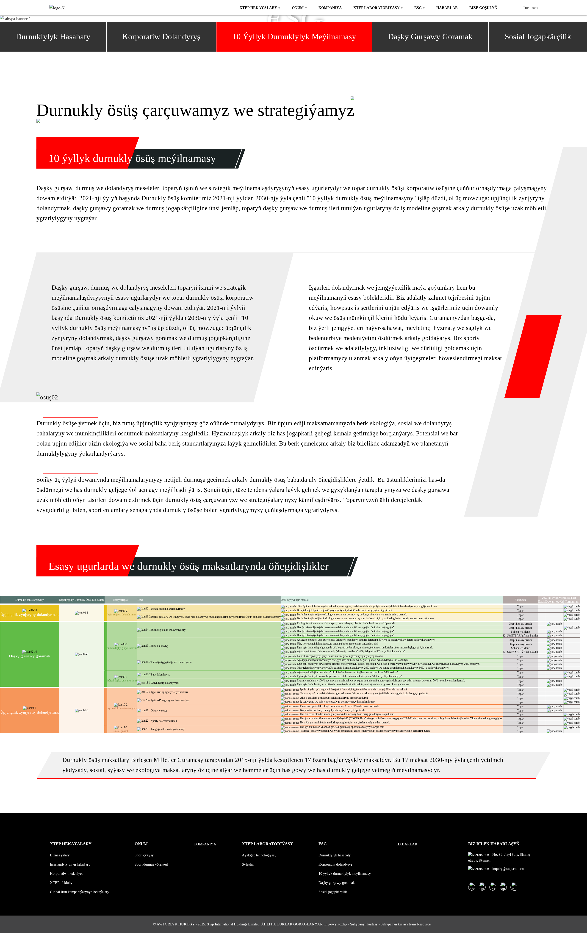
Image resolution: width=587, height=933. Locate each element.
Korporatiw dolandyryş (335, 864)
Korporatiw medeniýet (66, 873)
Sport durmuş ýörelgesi (151, 864)
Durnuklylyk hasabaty (334, 855)
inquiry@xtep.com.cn (507, 869)
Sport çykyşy (144, 855)
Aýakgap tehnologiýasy (259, 855)
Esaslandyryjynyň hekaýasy (70, 864)
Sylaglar (248, 864)
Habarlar (406, 844)
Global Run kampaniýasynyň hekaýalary (79, 892)
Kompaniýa (205, 844)
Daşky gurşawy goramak (336, 883)
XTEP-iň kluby (61, 883)
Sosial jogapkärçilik (332, 892)
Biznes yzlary (60, 855)
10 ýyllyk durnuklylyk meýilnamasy (344, 873)
